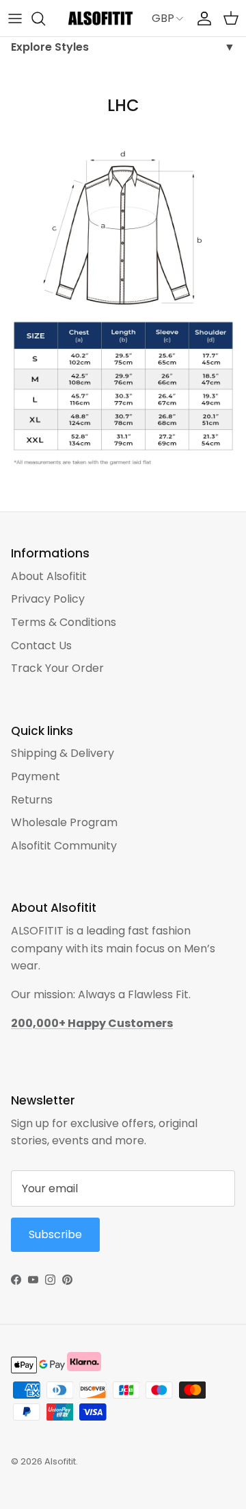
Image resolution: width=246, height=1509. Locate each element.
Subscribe (55, 1234)
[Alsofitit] (100, 18)
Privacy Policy (48, 599)
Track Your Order (57, 668)
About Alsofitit (49, 576)
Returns (32, 800)
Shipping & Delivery (62, 753)
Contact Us (41, 645)
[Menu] (15, 18)
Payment (35, 776)
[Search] (45, 18)
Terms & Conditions (63, 622)
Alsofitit (60, 1461)
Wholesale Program (64, 822)
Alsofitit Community (64, 846)
